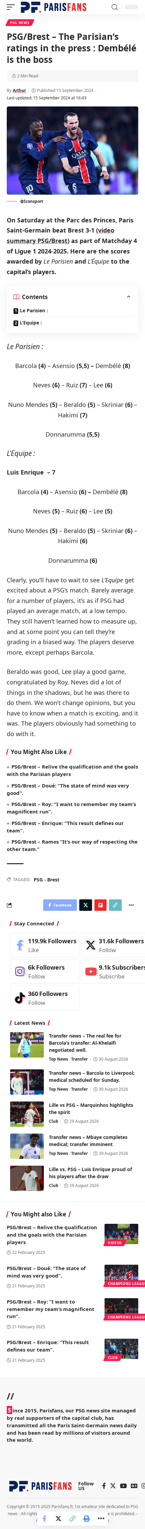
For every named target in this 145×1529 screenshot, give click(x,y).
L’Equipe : (31, 322)
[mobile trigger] (12, 7)
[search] (114, 7)
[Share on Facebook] (44, 1518)
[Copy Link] (72, 1518)
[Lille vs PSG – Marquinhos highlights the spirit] (27, 1114)
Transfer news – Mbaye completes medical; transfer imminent (88, 1140)
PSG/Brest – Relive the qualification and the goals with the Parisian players (52, 1234)
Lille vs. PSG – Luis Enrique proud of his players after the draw (90, 1173)
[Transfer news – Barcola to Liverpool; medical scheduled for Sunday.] (27, 1082)
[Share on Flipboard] (100, 905)
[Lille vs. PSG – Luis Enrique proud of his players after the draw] (27, 1178)
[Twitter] (113, 1486)
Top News (58, 1059)
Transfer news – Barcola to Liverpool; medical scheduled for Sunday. (92, 1076)
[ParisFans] (53, 7)
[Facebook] (44, 945)
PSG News (20, 22)
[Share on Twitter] (58, 1518)
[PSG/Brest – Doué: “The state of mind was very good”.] (121, 1275)
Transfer (79, 1059)
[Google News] (134, 1486)
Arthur (19, 90)
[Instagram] (44, 971)
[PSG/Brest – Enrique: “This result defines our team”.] (121, 1349)
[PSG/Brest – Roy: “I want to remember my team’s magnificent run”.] (121, 1308)
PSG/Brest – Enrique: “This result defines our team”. (48, 1346)
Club (53, 1121)
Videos (115, 1242)
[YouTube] (123, 1486)
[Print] (87, 1518)
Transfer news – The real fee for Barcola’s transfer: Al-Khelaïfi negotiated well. (85, 1043)
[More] (101, 1518)
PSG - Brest (46, 879)
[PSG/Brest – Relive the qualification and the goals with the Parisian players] (121, 1234)
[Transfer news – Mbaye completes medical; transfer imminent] (27, 1146)
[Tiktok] (44, 998)
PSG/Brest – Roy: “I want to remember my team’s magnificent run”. (50, 1309)
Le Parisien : (34, 310)
